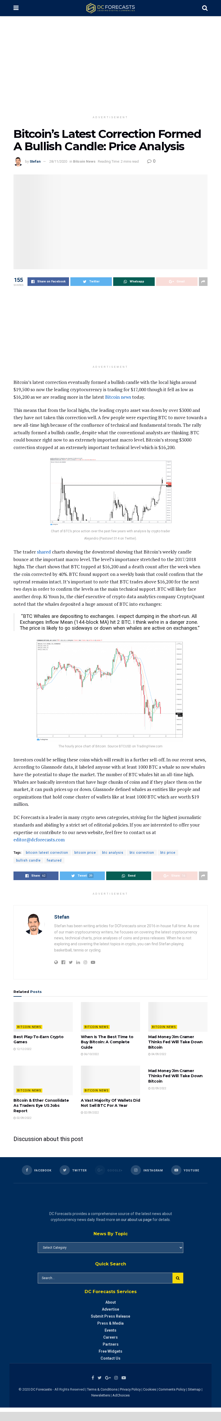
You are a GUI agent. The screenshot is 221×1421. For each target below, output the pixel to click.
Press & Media (110, 1323)
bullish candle (28, 860)
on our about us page (134, 1219)
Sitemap (194, 1389)
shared (44, 552)
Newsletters (100, 1395)
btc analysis (112, 853)
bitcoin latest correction (47, 853)
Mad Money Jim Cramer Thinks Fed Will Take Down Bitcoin (175, 1042)
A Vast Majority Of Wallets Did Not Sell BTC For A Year (110, 1103)
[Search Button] (177, 1278)
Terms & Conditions (102, 1389)
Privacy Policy (130, 1389)
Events (110, 1330)
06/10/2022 (91, 1054)
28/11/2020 (58, 161)
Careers (110, 1337)
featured (54, 860)
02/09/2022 (24, 1117)
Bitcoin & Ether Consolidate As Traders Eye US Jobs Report (41, 1105)
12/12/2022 (24, 1049)
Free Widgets (110, 1351)
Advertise (110, 1309)
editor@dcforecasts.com (39, 839)
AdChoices (121, 1395)
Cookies (149, 1389)
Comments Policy (171, 1389)
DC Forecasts (41, 1389)
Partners (111, 1344)
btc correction (142, 853)
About (110, 1302)
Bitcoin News (84, 161)
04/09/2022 (158, 1054)
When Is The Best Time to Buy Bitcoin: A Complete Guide (107, 1042)
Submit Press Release (110, 1316)
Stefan (35, 161)
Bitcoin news (118, 397)
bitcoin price (85, 853)
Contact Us (110, 1358)
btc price (167, 853)
